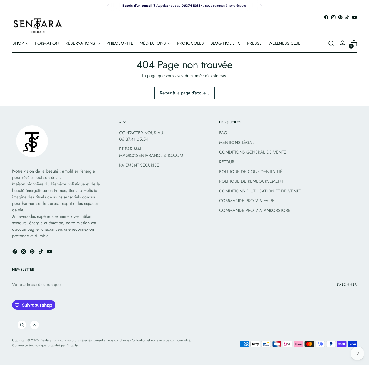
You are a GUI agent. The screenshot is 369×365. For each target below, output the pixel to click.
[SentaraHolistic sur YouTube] (354, 17)
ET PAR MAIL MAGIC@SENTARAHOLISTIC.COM (151, 152)
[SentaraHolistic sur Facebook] (326, 17)
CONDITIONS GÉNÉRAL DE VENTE (252, 152)
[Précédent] (108, 5)
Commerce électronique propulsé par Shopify (45, 345)
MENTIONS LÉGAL (236, 142)
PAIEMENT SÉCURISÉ (139, 165)
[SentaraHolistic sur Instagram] (333, 17)
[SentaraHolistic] (37, 25)
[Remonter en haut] (34, 325)
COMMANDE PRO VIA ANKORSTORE (254, 210)
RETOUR (226, 162)
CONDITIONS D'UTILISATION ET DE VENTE (260, 191)
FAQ (223, 133)
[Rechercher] (22, 325)
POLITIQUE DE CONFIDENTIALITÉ (251, 171)
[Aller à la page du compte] (342, 43)
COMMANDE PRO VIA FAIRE (246, 201)
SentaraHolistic (51, 340)
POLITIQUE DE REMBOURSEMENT (251, 181)
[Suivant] (261, 5)
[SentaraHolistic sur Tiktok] (347, 17)
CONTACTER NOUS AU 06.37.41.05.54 (141, 136)
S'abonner (346, 284)
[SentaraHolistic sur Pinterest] (340, 17)
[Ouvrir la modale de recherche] (331, 43)
